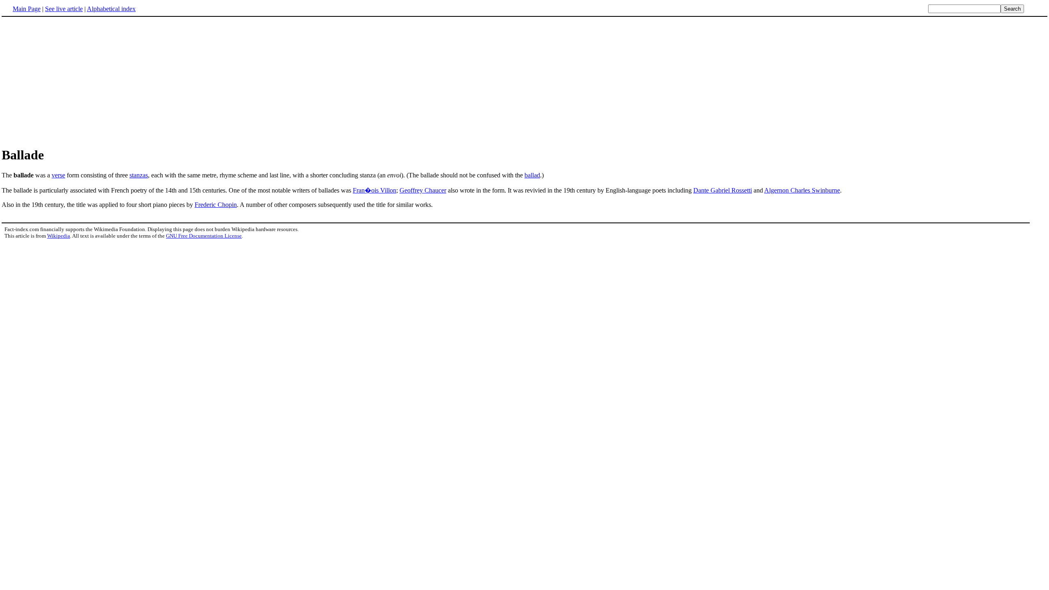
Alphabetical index (111, 8)
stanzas (138, 175)
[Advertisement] (70, 81)
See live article (64, 8)
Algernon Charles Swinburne (802, 190)
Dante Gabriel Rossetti (722, 190)
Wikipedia (58, 236)
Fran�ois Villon (374, 190)
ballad (532, 175)
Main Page (27, 8)
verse (58, 175)
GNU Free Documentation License (204, 236)
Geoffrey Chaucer (423, 190)
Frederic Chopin (216, 204)
